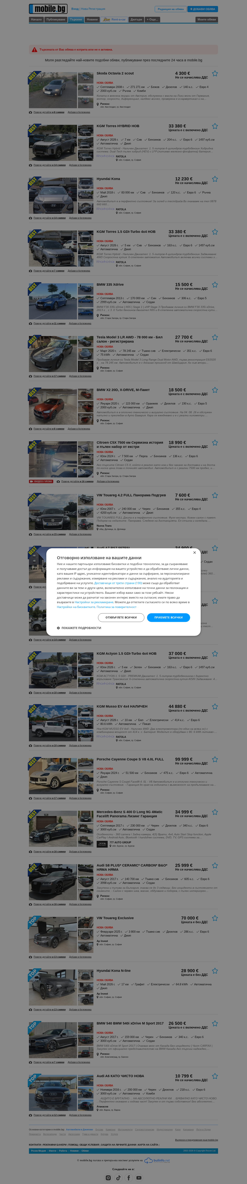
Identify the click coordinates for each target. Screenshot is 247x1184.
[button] (79, 628)
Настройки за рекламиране (94, 602)
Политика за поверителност (116, 607)
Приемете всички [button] (168, 617)
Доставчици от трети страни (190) (118, 583)
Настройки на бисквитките (76, 607)
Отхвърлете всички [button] (121, 617)
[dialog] (123, 592)
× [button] (194, 552)
